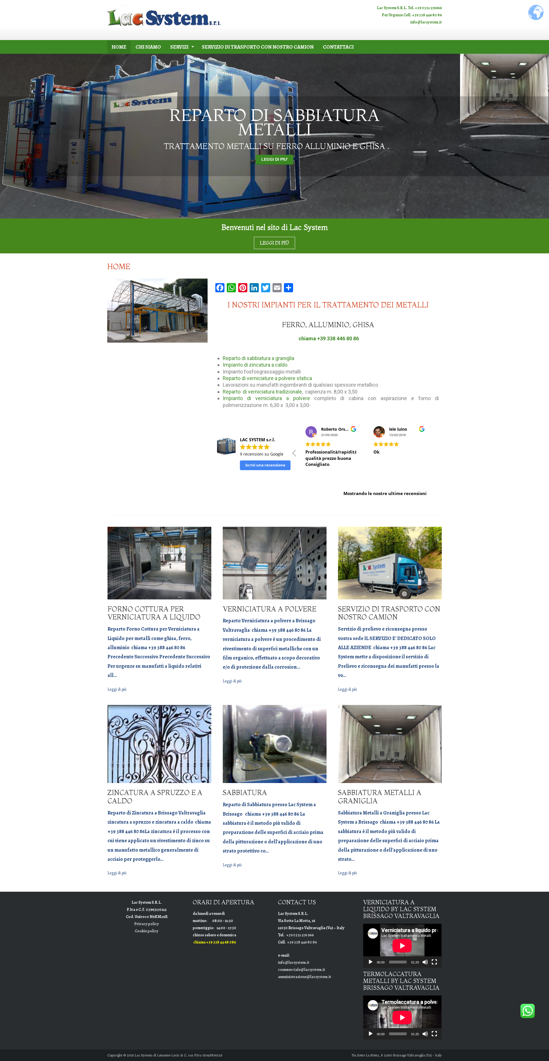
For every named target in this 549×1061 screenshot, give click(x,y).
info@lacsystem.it (426, 22)
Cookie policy (146, 931)
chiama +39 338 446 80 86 (329, 338)
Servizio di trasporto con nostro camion (258, 46)
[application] (402, 946)
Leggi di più (274, 159)
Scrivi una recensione (265, 465)
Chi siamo (148, 46)
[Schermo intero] (434, 962)
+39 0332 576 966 (300, 935)
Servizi (179, 46)
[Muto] (425, 962)
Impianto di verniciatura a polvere (266, 398)
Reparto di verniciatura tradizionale (262, 392)
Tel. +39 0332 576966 (425, 8)
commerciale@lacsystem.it (301, 969)
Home (119, 46)
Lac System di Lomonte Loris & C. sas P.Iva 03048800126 (178, 1055)
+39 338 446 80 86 (302, 942)
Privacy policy (146, 924)
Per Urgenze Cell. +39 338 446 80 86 (412, 15)
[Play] (370, 962)
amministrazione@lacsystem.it (304, 976)
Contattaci (338, 46)
